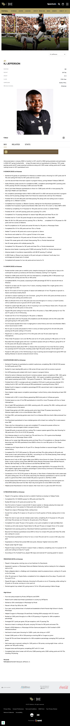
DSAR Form (41, 709)
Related (16, 144)
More (61, 11)
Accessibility (19, 712)
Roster (21, 11)
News (48, 11)
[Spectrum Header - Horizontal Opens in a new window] (52, 4)
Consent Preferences (18, 709)
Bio (5, 144)
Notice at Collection (9, 712)
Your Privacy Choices (51, 709)
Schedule (14, 11)
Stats (35, 11)
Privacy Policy (7, 709)
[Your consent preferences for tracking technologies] (3, 723)
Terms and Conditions (31, 709)
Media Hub (42, 11)
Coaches (28, 11)
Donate (55, 11)
